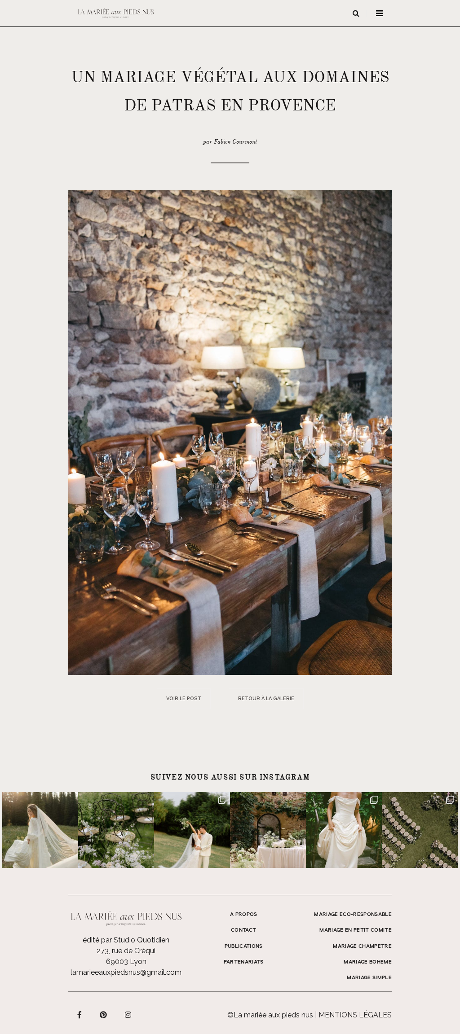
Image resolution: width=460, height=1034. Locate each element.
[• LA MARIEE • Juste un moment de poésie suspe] (40, 830)
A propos (243, 914)
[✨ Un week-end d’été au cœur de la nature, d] (192, 830)
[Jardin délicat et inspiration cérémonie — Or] (420, 830)
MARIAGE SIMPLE (369, 978)
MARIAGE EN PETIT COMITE (355, 930)
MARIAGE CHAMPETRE (362, 946)
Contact (243, 930)
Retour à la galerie (266, 698)
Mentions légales (355, 1015)
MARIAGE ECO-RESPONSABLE (353, 914)
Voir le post (183, 698)
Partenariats (244, 962)
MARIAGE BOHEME (368, 962)
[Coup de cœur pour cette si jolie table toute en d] (268, 830)
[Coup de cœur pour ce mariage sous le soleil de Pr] (344, 830)
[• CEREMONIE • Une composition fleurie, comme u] (116, 830)
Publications (244, 946)
